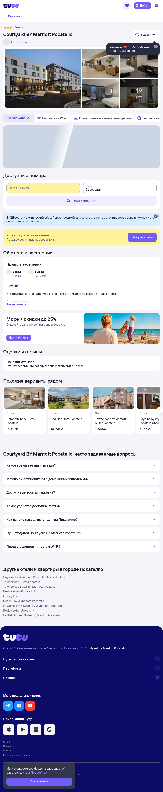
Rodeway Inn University (18, 610)
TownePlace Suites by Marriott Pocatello (29, 586)
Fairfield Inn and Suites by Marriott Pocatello (31, 615)
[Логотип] (11, 5)
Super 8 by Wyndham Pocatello (23, 601)
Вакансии (8, 746)
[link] (18, 338)
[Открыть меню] (157, 5)
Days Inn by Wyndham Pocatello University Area (34, 577)
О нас (6, 741)
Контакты (8, 750)
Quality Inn (10, 596)
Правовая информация (16, 755)
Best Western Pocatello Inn (20, 591)
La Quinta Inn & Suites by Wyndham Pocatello (32, 606)
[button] (127, 6)
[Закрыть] (156, 217)
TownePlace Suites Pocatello (21, 582)
